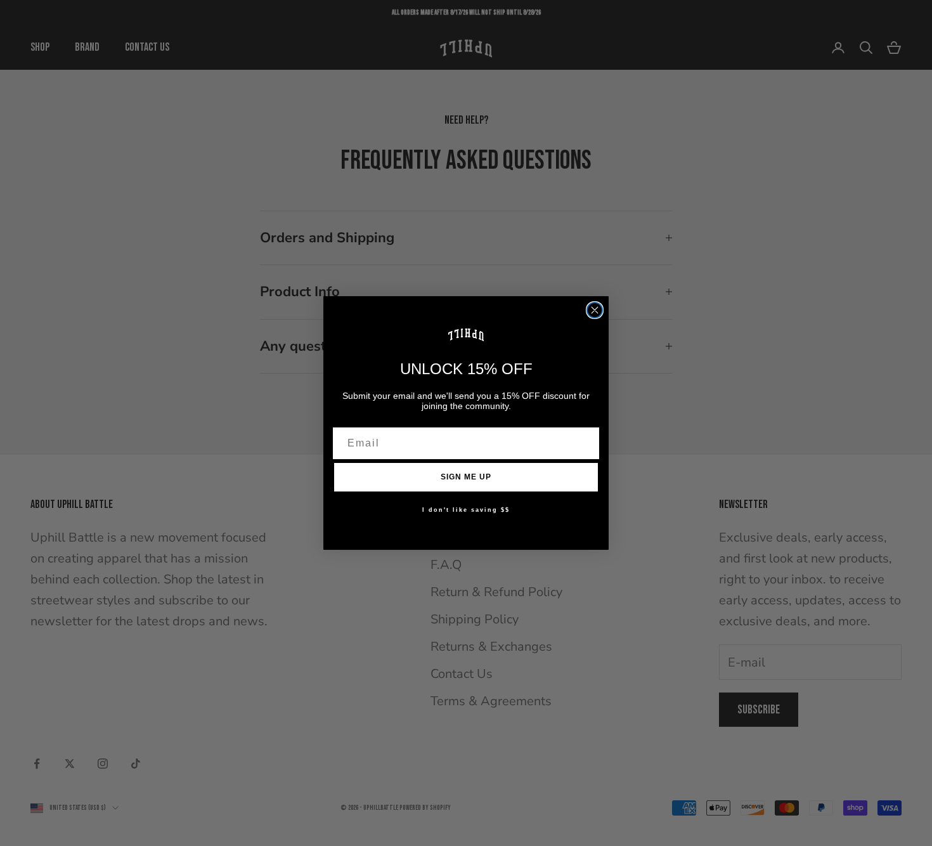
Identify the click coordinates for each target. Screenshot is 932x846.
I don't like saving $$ (466, 510)
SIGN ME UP (466, 476)
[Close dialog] (594, 310)
